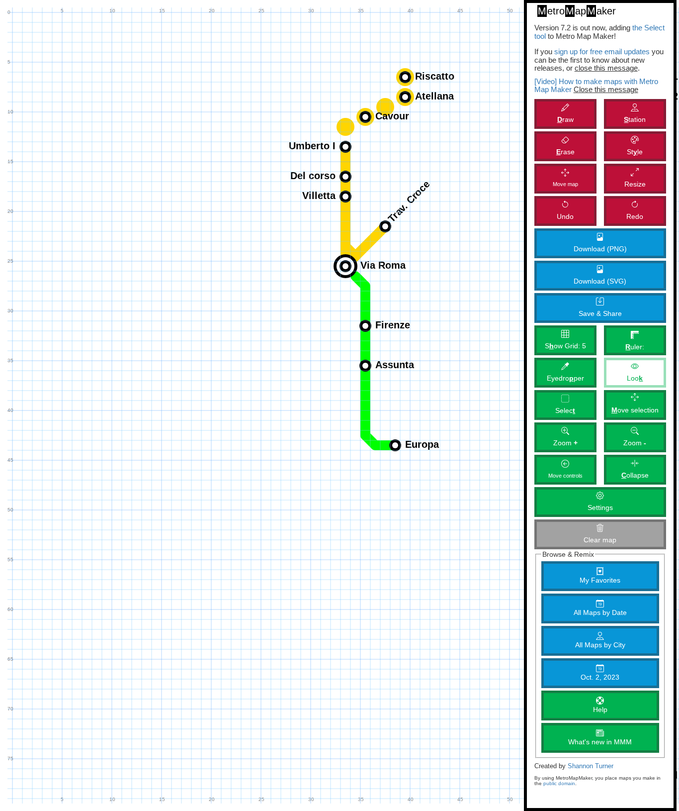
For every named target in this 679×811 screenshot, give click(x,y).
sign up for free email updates (602, 51)
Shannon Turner (590, 766)
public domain (559, 783)
